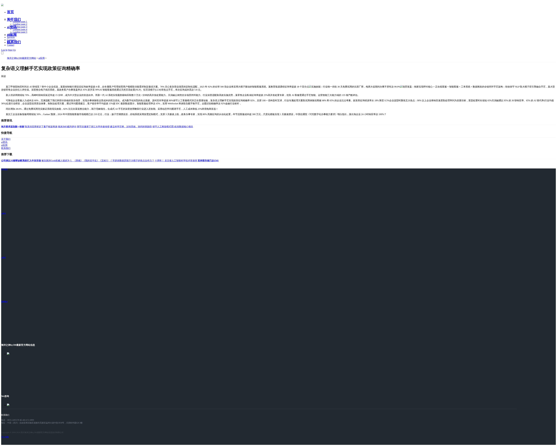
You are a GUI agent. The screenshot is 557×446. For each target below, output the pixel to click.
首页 (10, 12)
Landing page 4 (20, 29)
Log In (4, 50)
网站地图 (5, 437)
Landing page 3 (20, 27)
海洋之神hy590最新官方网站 (21, 58)
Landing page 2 (20, 24)
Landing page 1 (20, 21)
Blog (9, 42)
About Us (11, 34)
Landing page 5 (20, 32)
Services (11, 37)
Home (10, 19)
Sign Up (12, 50)
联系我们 (14, 42)
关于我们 (14, 19)
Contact (10, 45)
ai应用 (41, 58)
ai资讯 (12, 27)
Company (11, 40)
